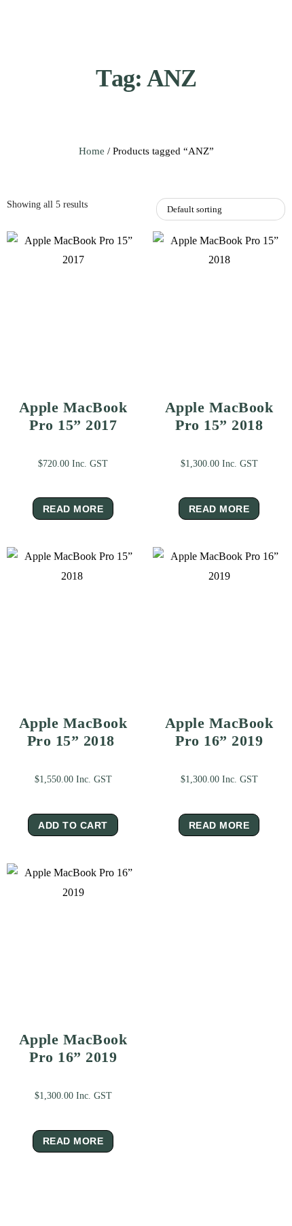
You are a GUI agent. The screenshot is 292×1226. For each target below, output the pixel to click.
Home (92, 151)
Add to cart (73, 825)
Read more (73, 508)
